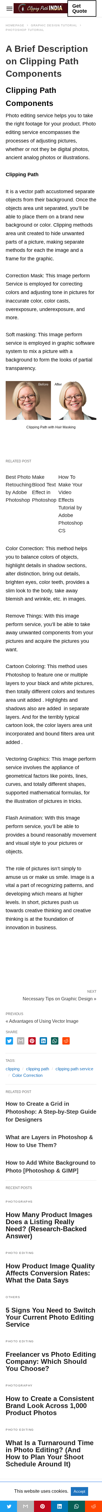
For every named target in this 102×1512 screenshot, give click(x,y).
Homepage (15, 25)
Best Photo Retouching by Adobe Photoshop (18, 488)
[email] (25, 1506)
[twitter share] (9, 1041)
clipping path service (74, 1068)
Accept (79, 1491)
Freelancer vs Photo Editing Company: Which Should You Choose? (51, 1361)
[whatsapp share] (54, 1041)
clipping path (37, 1068)
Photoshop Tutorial (25, 29)
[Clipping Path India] (40, 8)
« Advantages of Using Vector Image (42, 1021)
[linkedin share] (43, 1041)
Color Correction (27, 1075)
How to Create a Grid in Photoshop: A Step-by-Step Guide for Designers (51, 1112)
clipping (13, 1068)
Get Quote (79, 8)
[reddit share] (66, 1041)
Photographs (19, 1201)
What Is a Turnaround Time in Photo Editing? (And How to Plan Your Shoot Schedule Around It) (50, 1453)
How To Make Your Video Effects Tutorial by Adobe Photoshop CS (70, 503)
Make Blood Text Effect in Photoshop (44, 488)
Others (13, 1297)
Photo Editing (20, 1252)
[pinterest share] (32, 1041)
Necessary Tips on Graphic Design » (59, 998)
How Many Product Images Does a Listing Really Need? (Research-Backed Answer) (49, 1225)
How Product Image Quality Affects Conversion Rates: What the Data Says (50, 1273)
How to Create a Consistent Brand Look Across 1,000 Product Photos (50, 1406)
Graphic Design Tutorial (54, 25)
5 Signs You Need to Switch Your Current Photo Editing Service (50, 1317)
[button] (51, 400)
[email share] (20, 1041)
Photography (19, 1385)
